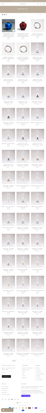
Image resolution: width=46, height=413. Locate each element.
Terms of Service (5, 386)
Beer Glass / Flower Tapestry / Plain (8, 354)
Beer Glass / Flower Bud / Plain (8, 312)
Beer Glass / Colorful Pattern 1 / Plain (8, 249)
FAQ (23, 373)
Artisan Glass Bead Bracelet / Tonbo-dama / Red (8, 58)
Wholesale (37, 368)
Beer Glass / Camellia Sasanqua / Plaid (37, 165)
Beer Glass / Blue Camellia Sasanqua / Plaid (8, 80)
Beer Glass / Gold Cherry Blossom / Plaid (37, 354)
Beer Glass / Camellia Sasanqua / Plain (8, 186)
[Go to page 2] (32, 359)
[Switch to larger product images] (2, 14)
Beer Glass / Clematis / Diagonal (23, 207)
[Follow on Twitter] (5, 399)
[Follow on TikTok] (15, 399)
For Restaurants (38, 371)
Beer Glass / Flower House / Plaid (37, 312)
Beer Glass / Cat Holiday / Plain (8, 207)
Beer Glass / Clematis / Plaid (37, 207)
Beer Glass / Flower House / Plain (8, 333)
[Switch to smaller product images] (4, 14)
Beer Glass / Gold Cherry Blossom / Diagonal (23, 354)
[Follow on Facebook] (2, 399)
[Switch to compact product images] (6, 14)
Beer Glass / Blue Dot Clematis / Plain (8, 123)
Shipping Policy (5, 388)
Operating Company (6, 394)
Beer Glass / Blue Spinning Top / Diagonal (23, 144)
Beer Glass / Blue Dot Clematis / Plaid (37, 102)
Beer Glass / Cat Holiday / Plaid (37, 186)
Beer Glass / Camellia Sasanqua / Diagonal (23, 165)
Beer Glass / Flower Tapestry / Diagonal (23, 333)
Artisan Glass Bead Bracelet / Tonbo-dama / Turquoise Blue (23, 58)
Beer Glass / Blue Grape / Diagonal (23, 123)
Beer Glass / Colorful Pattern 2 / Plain (8, 270)
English (26, 402)
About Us (24, 375)
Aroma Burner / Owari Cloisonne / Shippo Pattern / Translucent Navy (8, 35)
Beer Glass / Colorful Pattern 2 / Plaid (37, 249)
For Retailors (37, 375)
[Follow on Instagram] (8, 399)
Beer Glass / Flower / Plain (8, 291)
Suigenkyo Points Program (27, 368)
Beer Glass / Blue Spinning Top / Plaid (37, 144)
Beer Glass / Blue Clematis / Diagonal (37, 80)
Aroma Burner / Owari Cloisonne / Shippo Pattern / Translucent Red (23, 35)
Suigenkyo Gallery (25, 369)
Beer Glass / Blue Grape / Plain (8, 144)
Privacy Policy (4, 390)
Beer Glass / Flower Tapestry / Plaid (37, 333)
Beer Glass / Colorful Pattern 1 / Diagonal (23, 228)
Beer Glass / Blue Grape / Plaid (37, 123)
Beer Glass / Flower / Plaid (37, 270)
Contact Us (24, 377)
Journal (23, 371)
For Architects (38, 377)
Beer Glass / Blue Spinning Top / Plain (8, 165)
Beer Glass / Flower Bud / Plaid (37, 291)
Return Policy (4, 392)
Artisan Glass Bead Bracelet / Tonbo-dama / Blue (37, 35)
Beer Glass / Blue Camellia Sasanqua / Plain (23, 80)
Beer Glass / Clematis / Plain (8, 228)
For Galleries (37, 369)
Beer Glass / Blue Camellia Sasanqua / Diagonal (37, 58)
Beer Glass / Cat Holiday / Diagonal (23, 186)
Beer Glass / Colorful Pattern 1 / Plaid (37, 228)
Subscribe (6, 376)
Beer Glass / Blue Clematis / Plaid (8, 102)
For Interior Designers (39, 373)
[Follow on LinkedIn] (18, 399)
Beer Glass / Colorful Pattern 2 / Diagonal (23, 249)
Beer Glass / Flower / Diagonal (23, 270)
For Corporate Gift (39, 379)
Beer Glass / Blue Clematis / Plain (23, 102)
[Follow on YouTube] (11, 399)
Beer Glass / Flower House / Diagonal (23, 312)
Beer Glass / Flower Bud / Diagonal (23, 291)
